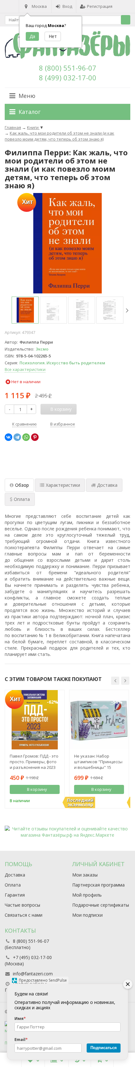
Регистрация (99, 6)
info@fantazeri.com (33, 974)
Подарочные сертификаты (100, 905)
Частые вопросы (22, 905)
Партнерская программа (98, 885)
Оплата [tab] (22, 499)
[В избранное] (56, 799)
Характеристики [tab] (63, 485)
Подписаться (103, 1047)
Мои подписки (87, 915)
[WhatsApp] (26, 437)
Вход (67, 6)
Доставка (15, 875)
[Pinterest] (35, 437)
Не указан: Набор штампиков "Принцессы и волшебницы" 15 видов (98, 761)
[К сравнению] (46, 799)
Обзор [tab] (22, 485)
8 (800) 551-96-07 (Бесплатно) (27, 944)
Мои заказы (85, 875)
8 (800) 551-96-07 (67, 67)
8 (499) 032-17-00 (67, 77)
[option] (25, 310)
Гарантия (15, 895)
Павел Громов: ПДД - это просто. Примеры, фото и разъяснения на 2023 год (34, 761)
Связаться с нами (23, 915)
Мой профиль (87, 895)
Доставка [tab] (107, 485)
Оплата (13, 885)
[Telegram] (17, 437)
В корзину (37, 789)
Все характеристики (25, 369)
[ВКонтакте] (8, 437)
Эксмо (42, 349)
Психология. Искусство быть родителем (62, 363)
